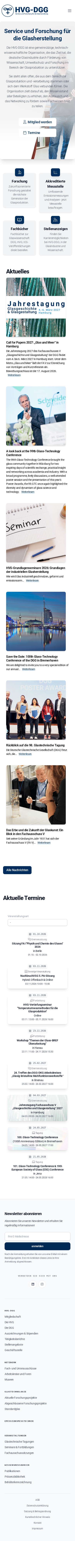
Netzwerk (10, 1362)
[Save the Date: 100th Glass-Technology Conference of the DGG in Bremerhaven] (36, 621)
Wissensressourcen (17, 1465)
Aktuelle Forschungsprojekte (21, 1397)
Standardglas (12, 1408)
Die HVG (9, 1322)
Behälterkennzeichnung (18, 1482)
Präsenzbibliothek (15, 1476)
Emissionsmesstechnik (19, 1421)
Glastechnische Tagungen (19, 1441)
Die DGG (9, 1327)
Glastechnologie (16, 1392)
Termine (34, 133)
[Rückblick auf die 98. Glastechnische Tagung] (36, 710)
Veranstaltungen (16, 1436)
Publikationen (12, 1471)
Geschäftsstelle (13, 1350)
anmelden (37, 1246)
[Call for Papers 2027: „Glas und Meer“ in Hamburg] (36, 307)
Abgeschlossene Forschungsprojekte (25, 1403)
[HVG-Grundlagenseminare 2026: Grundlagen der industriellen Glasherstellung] (36, 532)
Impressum (37, 1528)
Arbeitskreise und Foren (18, 1374)
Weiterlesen (14, 375)
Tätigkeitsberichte (15, 1339)
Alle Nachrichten (17, 870)
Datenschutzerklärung (37, 1505)
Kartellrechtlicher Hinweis (37, 1517)
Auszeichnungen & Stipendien (21, 1333)
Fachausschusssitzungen (19, 1452)
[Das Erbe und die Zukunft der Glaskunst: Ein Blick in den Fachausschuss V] (36, 794)
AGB (37, 1500)
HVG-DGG (10, 1311)
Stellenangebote (14, 1344)
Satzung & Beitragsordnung (37, 1511)
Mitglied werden (40, 122)
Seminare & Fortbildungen (19, 1447)
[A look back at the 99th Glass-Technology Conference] (36, 416)
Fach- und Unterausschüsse (20, 1368)
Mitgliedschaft (13, 1316)
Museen (9, 1379)
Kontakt (38, 1523)
